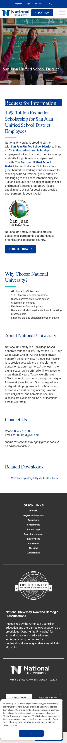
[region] (31, 719)
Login (28, 4)
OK (31, 733)
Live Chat (38, 4)
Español (18, 4)
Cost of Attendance (33, 534)
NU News (33, 548)
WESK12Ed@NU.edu (26, 435)
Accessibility (33, 552)
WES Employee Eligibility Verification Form (34, 478)
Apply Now (42, 12)
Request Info (48, 697)
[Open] (62, 13)
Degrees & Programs (33, 515)
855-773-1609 (22, 431)
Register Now (18, 249)
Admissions (33, 520)
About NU (33, 510)
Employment (33, 539)
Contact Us (33, 543)
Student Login (33, 529)
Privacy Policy (12, 707)
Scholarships (33, 524)
